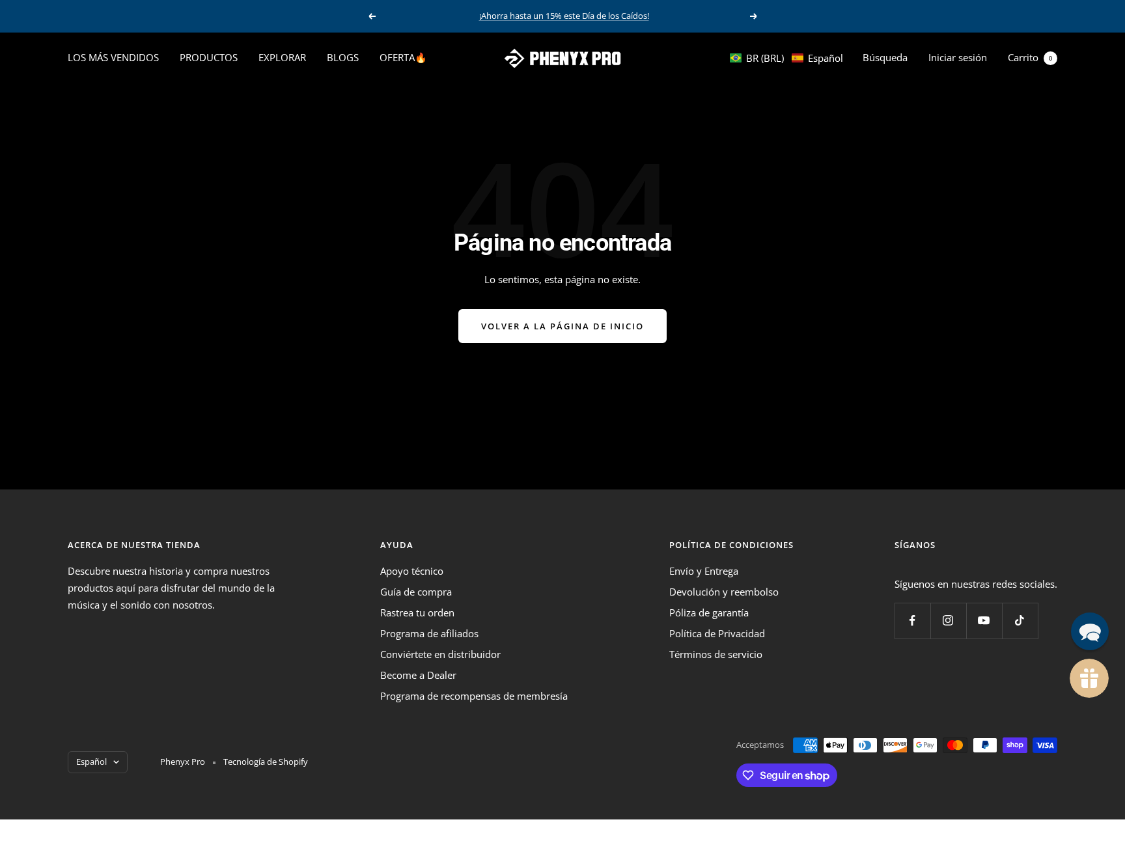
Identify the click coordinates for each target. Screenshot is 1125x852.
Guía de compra (416, 591)
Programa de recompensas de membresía (474, 695)
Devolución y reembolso (724, 591)
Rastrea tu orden (417, 612)
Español (91, 761)
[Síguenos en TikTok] (1020, 621)
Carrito (1030, 57)
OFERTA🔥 (403, 57)
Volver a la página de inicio (562, 326)
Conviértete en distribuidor (440, 654)
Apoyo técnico (411, 570)
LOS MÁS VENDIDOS (113, 57)
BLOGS (343, 57)
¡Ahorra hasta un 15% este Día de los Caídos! (564, 15)
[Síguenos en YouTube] (984, 621)
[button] (786, 58)
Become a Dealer (418, 674)
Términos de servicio (715, 654)
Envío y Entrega (703, 570)
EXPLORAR (282, 57)
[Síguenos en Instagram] (948, 621)
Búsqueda (885, 57)
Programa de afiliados (429, 633)
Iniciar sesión (957, 57)
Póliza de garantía (709, 612)
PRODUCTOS (209, 57)
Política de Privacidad (717, 633)
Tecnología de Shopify (265, 761)
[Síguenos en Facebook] (912, 621)
